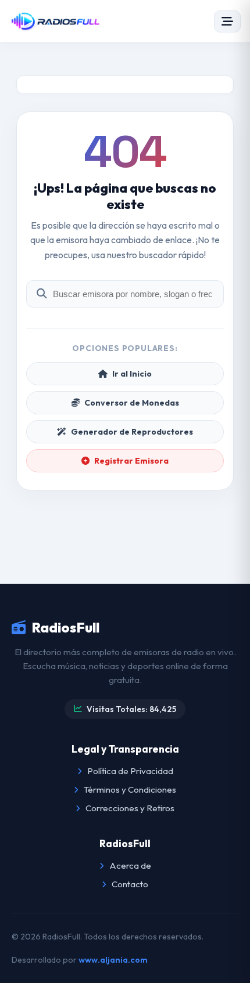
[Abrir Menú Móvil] (227, 21)
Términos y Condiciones (129, 789)
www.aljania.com (113, 960)
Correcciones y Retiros (129, 808)
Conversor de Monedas (131, 402)
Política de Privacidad (129, 770)
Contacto (129, 884)
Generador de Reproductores (132, 432)
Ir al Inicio (132, 373)
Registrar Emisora (131, 461)
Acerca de (129, 865)
